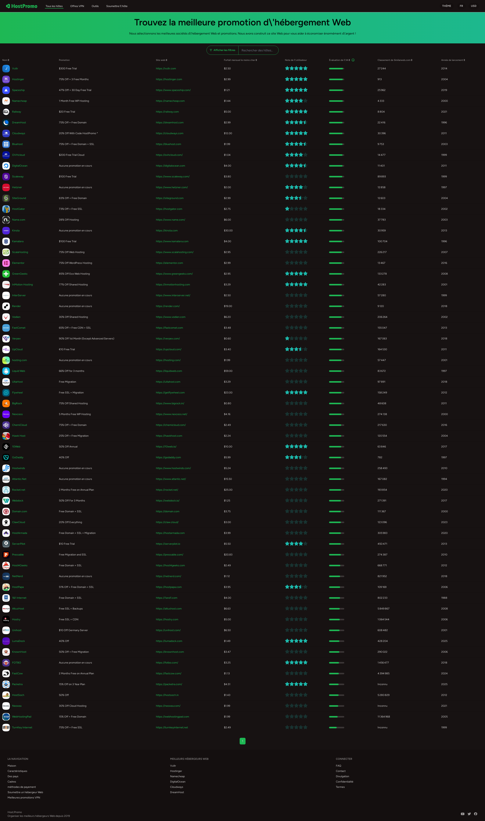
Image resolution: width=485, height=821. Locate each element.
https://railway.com (167, 111)
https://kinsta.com (167, 230)
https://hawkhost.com (169, 435)
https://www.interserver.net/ (173, 295)
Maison (12, 765)
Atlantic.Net (19, 479)
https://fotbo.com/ (167, 662)
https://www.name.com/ (170, 219)
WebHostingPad (21, 716)
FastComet (18, 327)
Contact (341, 771)
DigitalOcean (19, 165)
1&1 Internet (19, 597)
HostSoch (18, 695)
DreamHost (19, 122)
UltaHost (17, 381)
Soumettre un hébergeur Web (25, 792)
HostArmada (19, 533)
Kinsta (16, 230)
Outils (95, 6)
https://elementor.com (169, 263)
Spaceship (18, 90)
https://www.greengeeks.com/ (174, 273)
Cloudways (18, 133)
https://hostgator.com (169, 209)
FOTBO (16, 662)
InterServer (19, 295)
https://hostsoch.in (167, 695)
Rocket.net (18, 489)
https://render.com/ (168, 306)
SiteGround (19, 198)
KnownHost (19, 651)
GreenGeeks (19, 273)
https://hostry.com (167, 619)
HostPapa (18, 587)
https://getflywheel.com (170, 392)
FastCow (17, 673)
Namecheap (19, 101)
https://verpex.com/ (168, 338)
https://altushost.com (169, 608)
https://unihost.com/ (168, 630)
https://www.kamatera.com (172, 241)
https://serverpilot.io (168, 543)
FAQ (338, 765)
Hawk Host (18, 435)
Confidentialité (344, 781)
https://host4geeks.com (170, 565)
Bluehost (17, 144)
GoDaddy (17, 457)
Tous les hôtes (54, 6)
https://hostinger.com (169, 79)
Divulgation (342, 776)
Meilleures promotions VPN (24, 797)
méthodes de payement (22, 787)
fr (461, 6)
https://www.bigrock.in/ (170, 403)
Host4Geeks (19, 565)
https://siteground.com (170, 198)
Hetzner (17, 187)
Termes (340, 787)
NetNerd (17, 576)
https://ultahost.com (168, 381)
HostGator (18, 209)
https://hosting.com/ (168, 360)
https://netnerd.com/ (168, 576)
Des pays (13, 776)
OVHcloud (18, 155)
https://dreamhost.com (170, 122)
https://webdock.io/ (167, 500)
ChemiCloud (19, 425)
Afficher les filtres (224, 50)
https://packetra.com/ (169, 684)
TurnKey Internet (22, 727)
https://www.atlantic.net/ (171, 479)
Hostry (16, 619)
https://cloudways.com (169, 133)
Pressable (18, 554)
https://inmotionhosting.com (173, 284)
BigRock (17, 403)
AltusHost (18, 608)
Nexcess (17, 414)
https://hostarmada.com (170, 533)
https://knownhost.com (170, 651)
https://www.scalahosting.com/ (174, 252)
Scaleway (17, 176)
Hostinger (18, 79)
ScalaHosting (20, 252)
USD (473, 6)
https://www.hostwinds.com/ (173, 468)
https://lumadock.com (169, 641)
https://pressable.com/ (169, 554)
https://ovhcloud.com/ (169, 155)
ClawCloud (18, 522)
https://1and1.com (166, 597)
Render (16, 306)
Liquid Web (18, 371)
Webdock (17, 500)
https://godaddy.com (168, 457)
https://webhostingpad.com (172, 716)
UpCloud (17, 349)
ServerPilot (18, 543)
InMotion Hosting (22, 284)
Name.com (18, 219)
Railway (16, 111)
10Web (16, 446)
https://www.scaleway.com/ (172, 176)
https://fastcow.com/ (168, 673)
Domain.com (19, 511)
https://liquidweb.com (169, 371)
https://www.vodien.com (170, 317)
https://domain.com (167, 511)
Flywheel (17, 392)
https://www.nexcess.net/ (171, 414)
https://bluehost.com (168, 144)
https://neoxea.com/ (168, 705)
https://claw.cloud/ (167, 522)
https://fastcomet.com (169, 327)
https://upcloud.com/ (168, 349)
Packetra (17, 684)
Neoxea (16, 705)
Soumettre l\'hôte (117, 6)
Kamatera (17, 241)
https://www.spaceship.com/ (173, 90)
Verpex (16, 338)
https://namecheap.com (170, 101)
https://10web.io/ (166, 446)
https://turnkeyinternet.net (172, 727)
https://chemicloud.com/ (171, 425)
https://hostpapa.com (169, 587)
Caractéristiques (17, 771)
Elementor (18, 263)
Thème (446, 6)
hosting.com (19, 360)
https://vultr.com (166, 68)
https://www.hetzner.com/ (172, 187)
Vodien (16, 317)
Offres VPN (77, 6)
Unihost (16, 630)
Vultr (15, 68)
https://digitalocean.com (170, 165)
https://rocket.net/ (167, 489)
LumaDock (18, 641)
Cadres (12, 781)
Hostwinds (18, 468)
